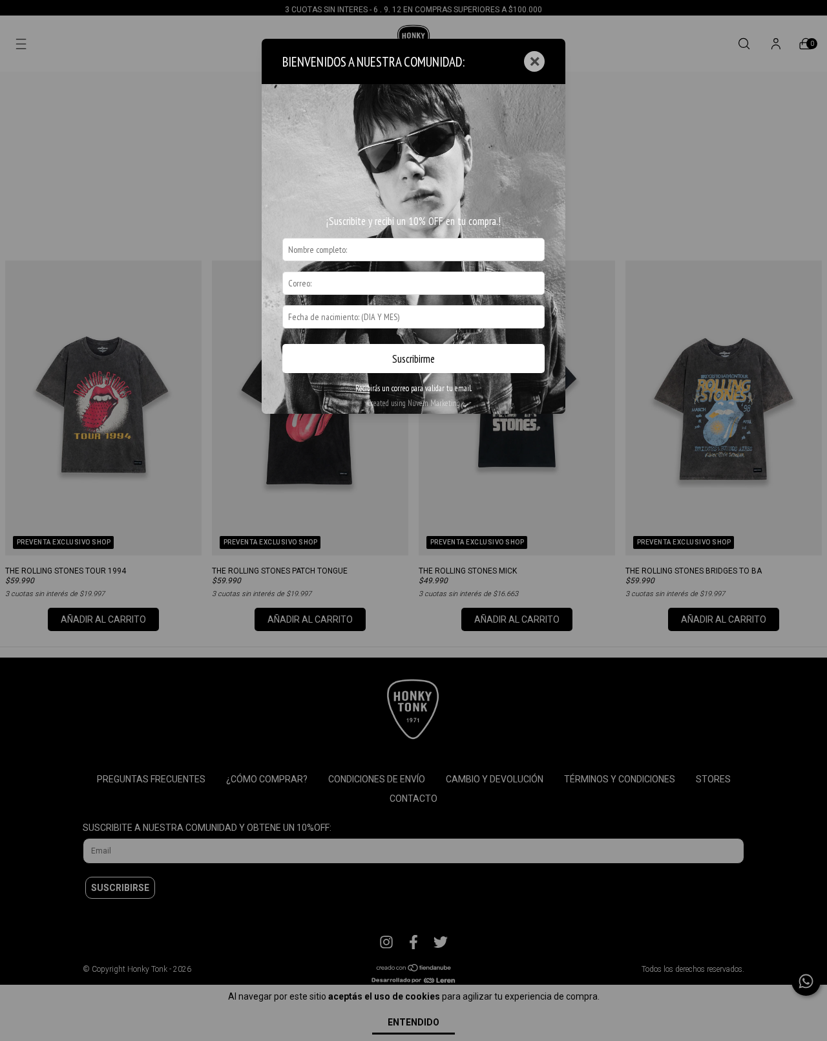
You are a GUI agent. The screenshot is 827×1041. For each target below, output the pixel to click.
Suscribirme (413, 359)
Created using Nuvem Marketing (413, 403)
